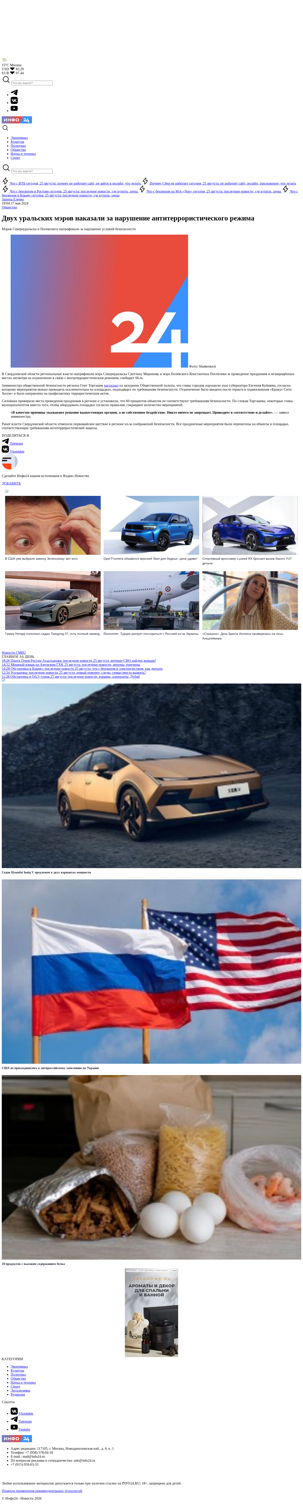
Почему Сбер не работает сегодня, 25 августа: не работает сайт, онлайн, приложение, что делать (222, 183)
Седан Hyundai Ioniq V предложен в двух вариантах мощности (46, 872)
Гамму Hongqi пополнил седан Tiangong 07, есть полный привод (52, 633)
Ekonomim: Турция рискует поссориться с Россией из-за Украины (151, 633)
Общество (9, 207)
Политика (18, 1374)
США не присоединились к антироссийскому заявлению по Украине (50, 1068)
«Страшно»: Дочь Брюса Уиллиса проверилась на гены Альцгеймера (242, 636)
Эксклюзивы (20, 1390)
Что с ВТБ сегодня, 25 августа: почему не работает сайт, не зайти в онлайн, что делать (75, 183)
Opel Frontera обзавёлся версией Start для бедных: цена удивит (150, 558)
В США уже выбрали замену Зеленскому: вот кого (41, 558)
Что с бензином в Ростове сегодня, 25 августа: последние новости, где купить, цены (74, 191)
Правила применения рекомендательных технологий (42, 1491)
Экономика (19, 1366)
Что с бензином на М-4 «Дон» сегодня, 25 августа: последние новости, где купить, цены (214, 191)
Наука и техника (23, 1382)
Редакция (18, 1394)
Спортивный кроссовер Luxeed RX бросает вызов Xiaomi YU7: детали (247, 561)
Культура (17, 1370)
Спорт (15, 1386)
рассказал (111, 385)
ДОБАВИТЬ (11, 483)
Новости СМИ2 (14, 653)
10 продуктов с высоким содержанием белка (33, 1264)
